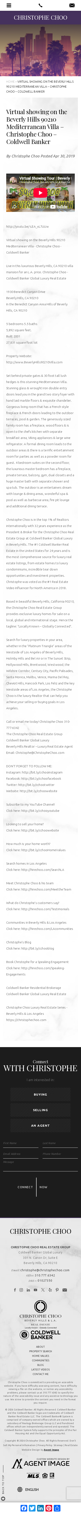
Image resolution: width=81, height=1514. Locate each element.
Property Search (40, 1351)
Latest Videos (40, 1369)
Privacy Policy (45, 1445)
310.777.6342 (45, 1275)
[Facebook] (15, 1290)
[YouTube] (35, 1290)
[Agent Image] (40, 1467)
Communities (40, 1360)
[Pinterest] (57, 1290)
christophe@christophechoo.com (44, 1270)
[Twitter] (43, 1290)
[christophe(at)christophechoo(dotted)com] (72, 6)
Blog (40, 1365)
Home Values (40, 1356)
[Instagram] (21, 1290)
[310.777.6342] (40, 5)
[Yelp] (50, 1290)
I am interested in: (40, 1079)
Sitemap (58, 1445)
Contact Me (41, 1374)
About (40, 1346)
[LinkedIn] (28, 1290)
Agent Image (51, 1450)
